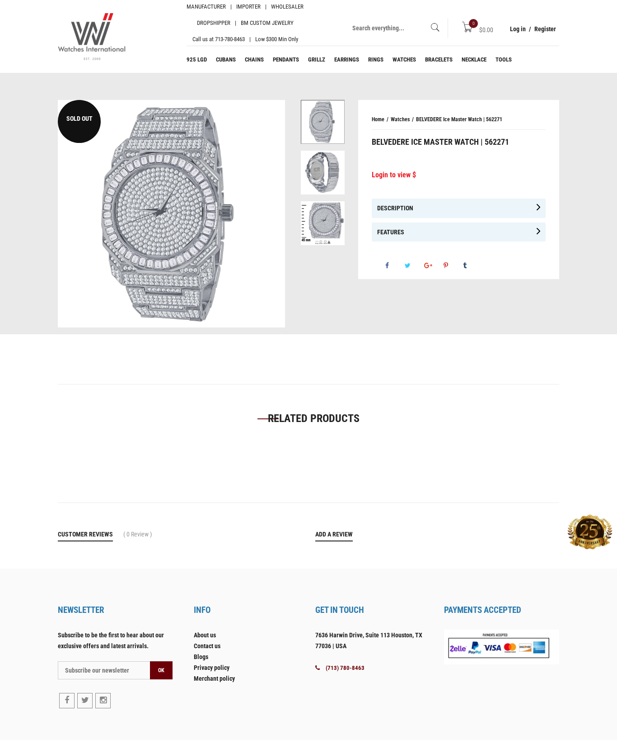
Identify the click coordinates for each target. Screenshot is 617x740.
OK (161, 670)
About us (205, 635)
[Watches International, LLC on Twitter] (85, 700)
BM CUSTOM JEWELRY (267, 22)
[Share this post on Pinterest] (453, 265)
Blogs (201, 656)
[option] (323, 125)
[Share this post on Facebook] (394, 265)
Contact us (207, 646)
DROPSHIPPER (213, 22)
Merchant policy (214, 678)
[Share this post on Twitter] (414, 265)
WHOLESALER (287, 6)
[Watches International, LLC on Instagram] (103, 700)
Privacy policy (211, 667)
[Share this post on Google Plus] (433, 265)
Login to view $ (394, 175)
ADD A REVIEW (334, 534)
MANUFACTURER (206, 6)
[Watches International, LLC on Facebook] (67, 700)
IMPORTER (248, 6)
